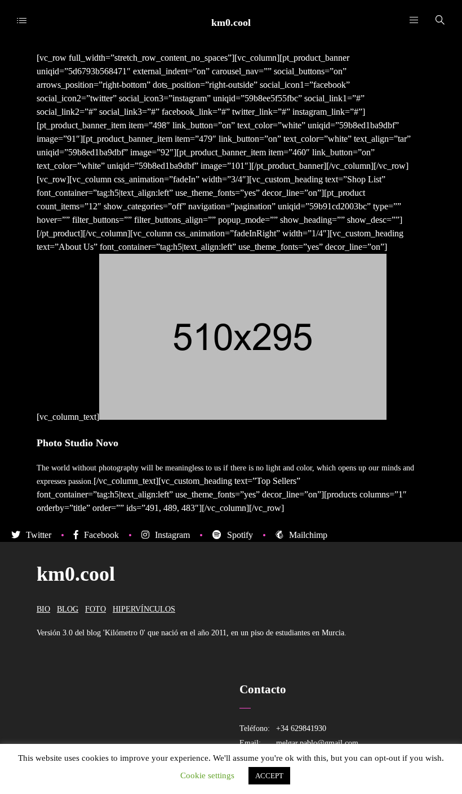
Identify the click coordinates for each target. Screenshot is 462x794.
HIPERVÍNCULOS (144, 609)
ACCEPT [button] (269, 775)
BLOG (67, 609)
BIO (43, 609)
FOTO (95, 609)
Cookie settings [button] (207, 775)
